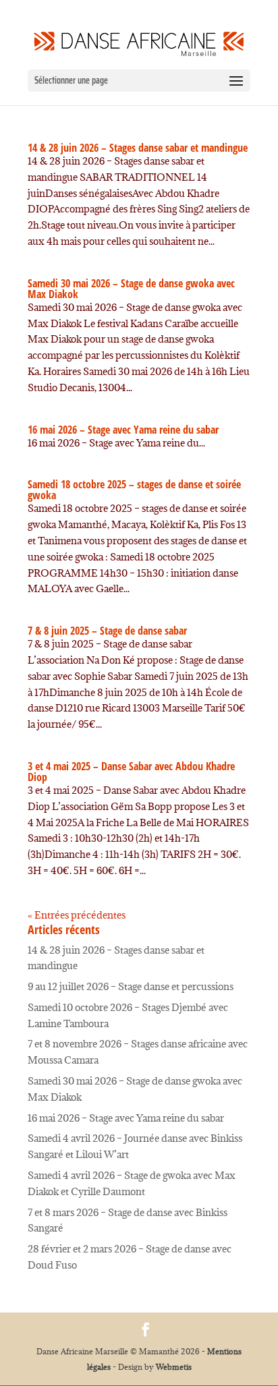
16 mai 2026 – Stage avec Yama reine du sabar (123, 429)
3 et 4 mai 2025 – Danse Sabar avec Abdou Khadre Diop (131, 771)
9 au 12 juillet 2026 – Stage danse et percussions (130, 986)
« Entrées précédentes (77, 914)
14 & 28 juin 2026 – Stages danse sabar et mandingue (138, 147)
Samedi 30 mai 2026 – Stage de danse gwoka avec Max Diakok (131, 288)
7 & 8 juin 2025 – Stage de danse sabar (107, 630)
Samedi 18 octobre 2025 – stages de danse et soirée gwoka (134, 489)
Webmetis (174, 1367)
